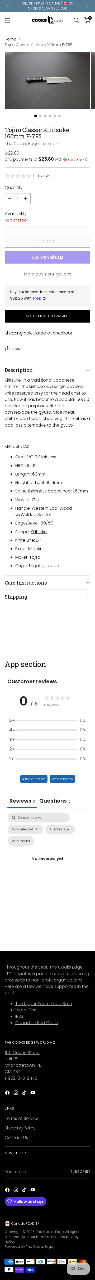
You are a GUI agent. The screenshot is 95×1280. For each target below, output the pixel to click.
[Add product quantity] (25, 198)
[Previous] (8, 6)
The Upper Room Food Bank (43, 1004)
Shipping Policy (20, 1128)
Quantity (14, 187)
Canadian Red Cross (36, 1023)
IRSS (19, 1016)
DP (38, 540)
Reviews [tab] (22, 800)
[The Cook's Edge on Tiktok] (25, 1093)
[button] (47, 159)
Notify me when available (47, 316)
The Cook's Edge (22, 144)
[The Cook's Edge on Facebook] (8, 1093)
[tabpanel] (47, 865)
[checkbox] (21, 841)
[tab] (55, 801)
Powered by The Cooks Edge (29, 1246)
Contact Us (16, 1137)
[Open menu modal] (7, 20)
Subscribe (80, 1171)
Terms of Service (22, 1118)
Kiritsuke (39, 532)
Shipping (14, 333)
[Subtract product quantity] (10, 198)
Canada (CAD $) (25, 1223)
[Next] (87, 6)
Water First (26, 1010)
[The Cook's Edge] (47, 20)
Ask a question (33, 779)
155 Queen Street (22, 1053)
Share (17, 349)
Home (10, 39)
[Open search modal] (76, 20)
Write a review (62, 779)
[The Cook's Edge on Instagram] (16, 1093)
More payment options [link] (47, 274)
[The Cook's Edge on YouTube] (33, 1093)
